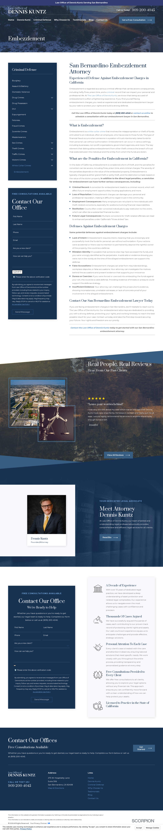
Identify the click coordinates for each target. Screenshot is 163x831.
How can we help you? (22, 256)
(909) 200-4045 (122, 113)
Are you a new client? (22, 248)
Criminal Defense (96, 785)
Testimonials (93, 791)
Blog (90, 795)
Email (15, 240)
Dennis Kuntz (94, 781)
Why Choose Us (95, 788)
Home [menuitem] (11, 20)
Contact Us (93, 798)
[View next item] (99, 455)
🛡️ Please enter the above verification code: (31, 277)
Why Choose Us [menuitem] (62, 20)
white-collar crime (96, 131)
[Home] (27, 10)
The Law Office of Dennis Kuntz (102, 95)
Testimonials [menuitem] (79, 20)
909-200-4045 (143, 10)
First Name (17, 217)
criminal (110, 92)
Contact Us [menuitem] (102, 20)
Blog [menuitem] (91, 20)
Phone (16, 232)
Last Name (17, 224)
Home (91, 778)
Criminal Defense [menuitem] (42, 20)
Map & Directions (56, 788)
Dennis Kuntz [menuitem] (24, 20)
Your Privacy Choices (38, 823)
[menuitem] (32, 81)
